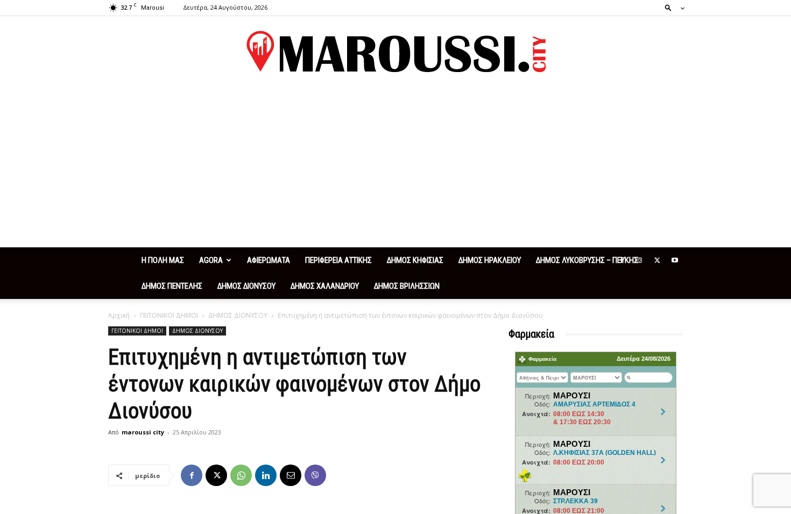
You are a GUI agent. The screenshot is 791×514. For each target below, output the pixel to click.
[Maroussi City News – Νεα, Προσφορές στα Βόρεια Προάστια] (395, 51)
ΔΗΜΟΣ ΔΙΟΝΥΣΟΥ (246, 286)
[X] (657, 260)
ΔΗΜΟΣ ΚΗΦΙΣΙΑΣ (415, 260)
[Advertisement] (395, 166)
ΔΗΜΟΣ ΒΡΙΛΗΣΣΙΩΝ (407, 286)
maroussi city (143, 432)
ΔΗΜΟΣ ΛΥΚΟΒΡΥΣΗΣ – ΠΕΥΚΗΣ (587, 260)
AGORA (211, 260)
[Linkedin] (266, 475)
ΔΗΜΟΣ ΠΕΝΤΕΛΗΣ (172, 286)
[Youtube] (675, 260)
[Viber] (315, 475)
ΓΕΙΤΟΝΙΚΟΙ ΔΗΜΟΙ (169, 315)
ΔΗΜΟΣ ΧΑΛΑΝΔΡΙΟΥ (325, 286)
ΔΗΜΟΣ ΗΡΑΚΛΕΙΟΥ (489, 260)
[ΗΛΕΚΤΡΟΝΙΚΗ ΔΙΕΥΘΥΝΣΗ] (290, 475)
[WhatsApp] (241, 475)
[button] (671, 7)
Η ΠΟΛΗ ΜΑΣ (163, 260)
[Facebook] (621, 260)
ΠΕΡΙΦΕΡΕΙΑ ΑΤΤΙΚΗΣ (338, 260)
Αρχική (119, 315)
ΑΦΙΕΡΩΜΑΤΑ (268, 260)
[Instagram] (639, 260)
